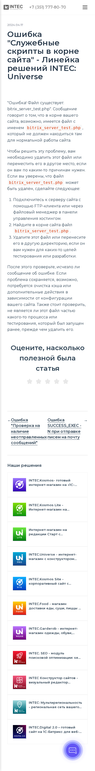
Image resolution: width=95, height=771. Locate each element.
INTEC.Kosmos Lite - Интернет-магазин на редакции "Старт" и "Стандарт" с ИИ (48, 507)
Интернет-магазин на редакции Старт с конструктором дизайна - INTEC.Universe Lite (51, 532)
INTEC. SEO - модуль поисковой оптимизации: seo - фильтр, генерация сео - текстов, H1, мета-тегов (54, 655)
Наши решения (24, 465)
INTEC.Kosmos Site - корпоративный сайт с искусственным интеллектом (55, 581)
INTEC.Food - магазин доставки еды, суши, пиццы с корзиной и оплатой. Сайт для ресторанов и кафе (54, 606)
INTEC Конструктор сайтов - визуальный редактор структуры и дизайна (53, 680)
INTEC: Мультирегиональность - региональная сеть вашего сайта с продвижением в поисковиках (55, 705)
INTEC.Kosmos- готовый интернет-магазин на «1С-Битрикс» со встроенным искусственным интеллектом (55, 482)
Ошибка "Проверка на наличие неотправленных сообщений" (29, 431)
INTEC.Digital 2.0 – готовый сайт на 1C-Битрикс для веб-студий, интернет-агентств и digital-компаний (54, 729)
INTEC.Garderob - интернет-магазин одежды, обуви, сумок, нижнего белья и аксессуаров (53, 630)
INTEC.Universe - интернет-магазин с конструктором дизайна (52, 556)
